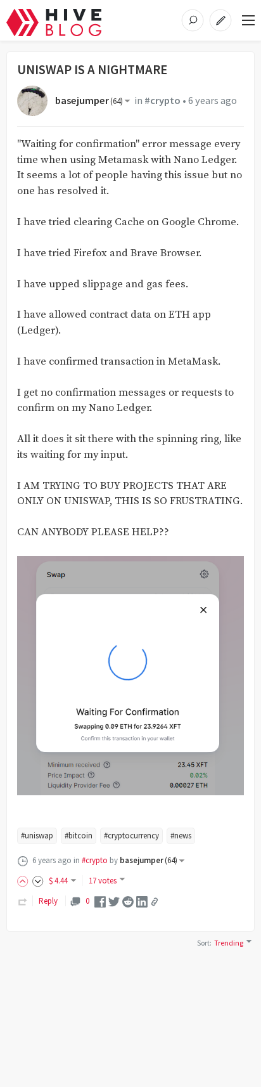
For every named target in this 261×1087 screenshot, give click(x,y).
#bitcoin (78, 835)
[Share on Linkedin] (142, 900)
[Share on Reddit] (128, 900)
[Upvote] (24, 880)
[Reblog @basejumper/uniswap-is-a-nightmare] (23, 900)
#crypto (162, 100)
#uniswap (37, 835)
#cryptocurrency (131, 835)
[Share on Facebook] (100, 900)
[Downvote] (38, 880)
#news (180, 835)
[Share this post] (154, 902)
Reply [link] (48, 900)
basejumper (89, 100)
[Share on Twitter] (114, 900)
